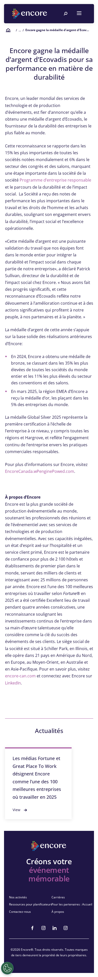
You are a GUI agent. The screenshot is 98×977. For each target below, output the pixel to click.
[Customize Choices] (7, 968)
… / (21, 30)
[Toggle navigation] (79, 13)
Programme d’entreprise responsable (55, 180)
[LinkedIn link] (55, 927)
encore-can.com (20, 676)
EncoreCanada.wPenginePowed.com (39, 471)
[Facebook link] (32, 927)
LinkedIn (13, 683)
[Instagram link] (43, 927)
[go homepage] (30, 14)
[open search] (65, 13)
